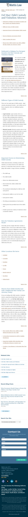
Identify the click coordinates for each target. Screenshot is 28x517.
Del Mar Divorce (6, 367)
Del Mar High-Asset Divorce (8, 372)
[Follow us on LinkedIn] (12, 481)
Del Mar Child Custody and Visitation (11, 361)
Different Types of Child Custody (11, 26)
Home (2, 9)
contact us (22, 509)
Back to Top (24, 95)
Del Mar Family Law (10, 9)
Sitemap (24, 511)
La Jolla (4, 265)
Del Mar (14, 489)
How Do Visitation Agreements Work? (12, 36)
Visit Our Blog (5, 411)
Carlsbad (5, 255)
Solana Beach (6, 279)
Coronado (5, 258)
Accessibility (4, 476)
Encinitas (5, 262)
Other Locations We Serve (9, 39)
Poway (4, 269)
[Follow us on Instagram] (16, 481)
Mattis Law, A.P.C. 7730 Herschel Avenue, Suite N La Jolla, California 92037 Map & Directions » (9, 469)
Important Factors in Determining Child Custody (14, 30)
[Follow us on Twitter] (7, 481)
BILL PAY (3, 477)
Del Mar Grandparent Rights (9, 369)
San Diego (5, 275)
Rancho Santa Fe (7, 272)
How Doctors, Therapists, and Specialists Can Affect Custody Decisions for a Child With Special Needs (13, 403)
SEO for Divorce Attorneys (13, 514)
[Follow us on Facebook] (3, 481)
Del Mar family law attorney (13, 80)
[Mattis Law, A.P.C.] (14, 5)
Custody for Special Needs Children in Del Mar (13, 364)
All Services (5, 376)
